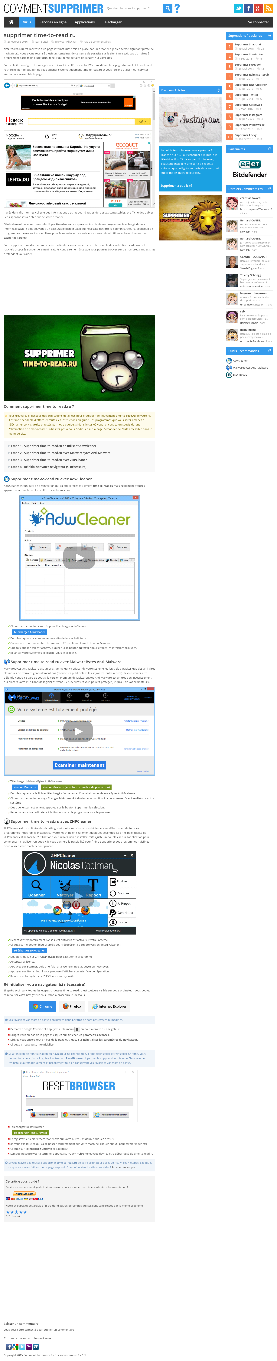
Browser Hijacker (66, 41)
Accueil (11, 22)
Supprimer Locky (246, 135)
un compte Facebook (252, 341)
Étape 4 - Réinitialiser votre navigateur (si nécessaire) (48, 467)
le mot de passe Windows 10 (256, 209)
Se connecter (258, 22)
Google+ (258, 8)
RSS (268, 8)
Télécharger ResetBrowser (30, 1132)
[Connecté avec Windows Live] (36, 1348)
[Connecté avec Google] (15, 1348)
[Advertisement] (79, 285)
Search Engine (248, 268)
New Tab (245, 231)
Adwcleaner (240, 360)
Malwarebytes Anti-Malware (250, 367)
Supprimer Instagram (248, 115)
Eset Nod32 (240, 374)
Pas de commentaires (97, 41)
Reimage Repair (249, 323)
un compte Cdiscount (252, 304)
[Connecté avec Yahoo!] (29, 1348)
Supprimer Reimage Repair (252, 74)
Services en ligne (53, 22)
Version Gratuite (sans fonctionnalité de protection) (76, 787)
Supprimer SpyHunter (249, 54)
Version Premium (25, 787)
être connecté (27, 1329)
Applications (85, 22)
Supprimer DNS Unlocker (251, 84)
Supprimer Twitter (246, 94)
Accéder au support (124, 1167)
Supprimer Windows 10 (250, 125)
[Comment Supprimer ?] (54, 8)
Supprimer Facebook (248, 64)
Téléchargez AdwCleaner (29, 632)
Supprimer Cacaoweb (248, 104)
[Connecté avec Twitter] (22, 1348)
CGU (84, 1355)
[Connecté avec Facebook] (9, 1348)
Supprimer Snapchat (248, 44)
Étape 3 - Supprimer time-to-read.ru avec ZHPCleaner (49, 460)
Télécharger (112, 22)
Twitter (238, 8)
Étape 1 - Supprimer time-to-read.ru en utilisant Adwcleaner (53, 446)
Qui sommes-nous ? (66, 1355)
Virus (27, 22)
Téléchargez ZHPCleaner (29, 950)
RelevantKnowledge (251, 286)
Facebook (248, 8)
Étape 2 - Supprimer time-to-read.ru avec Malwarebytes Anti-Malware (60, 453)
